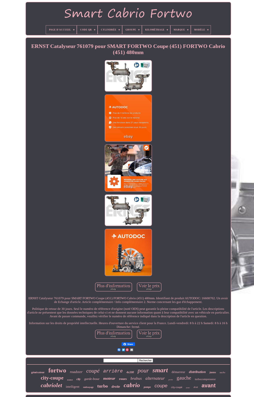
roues (123, 379)
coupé (92, 371)
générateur (38, 372)
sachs (222, 372)
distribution (197, 372)
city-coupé (176, 387)
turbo (102, 386)
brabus (136, 378)
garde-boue (91, 379)
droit (196, 387)
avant (209, 385)
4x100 (130, 372)
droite (116, 386)
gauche (184, 378)
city (78, 379)
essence (70, 380)
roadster (76, 372)
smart (160, 370)
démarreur (178, 372)
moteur (109, 378)
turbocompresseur (205, 379)
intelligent (72, 386)
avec (188, 387)
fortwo (57, 370)
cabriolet (51, 385)
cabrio (132, 385)
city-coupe (52, 378)
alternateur (155, 378)
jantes (213, 372)
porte (170, 379)
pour (143, 370)
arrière (113, 371)
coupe (161, 385)
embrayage (88, 387)
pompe (147, 387)
